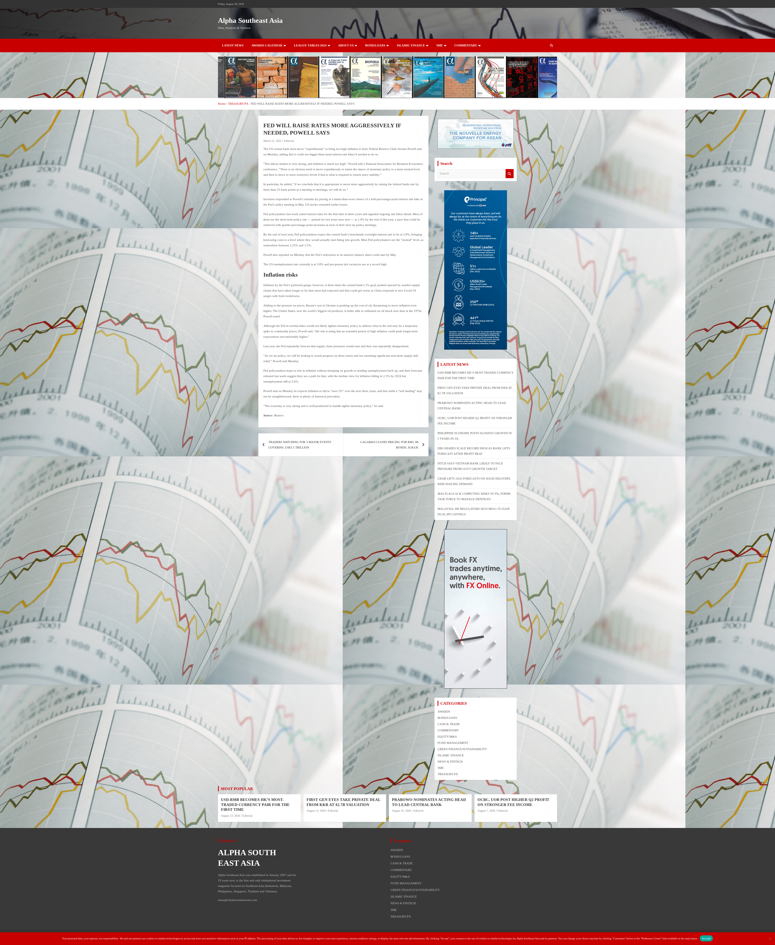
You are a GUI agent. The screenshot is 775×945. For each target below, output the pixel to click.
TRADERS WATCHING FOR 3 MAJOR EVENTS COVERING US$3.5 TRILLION (299, 444)
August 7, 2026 (486, 810)
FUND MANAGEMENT (453, 742)
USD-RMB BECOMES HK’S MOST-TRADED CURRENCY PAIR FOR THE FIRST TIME (255, 805)
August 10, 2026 (401, 810)
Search (510, 173)
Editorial (289, 140)
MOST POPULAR (237, 788)
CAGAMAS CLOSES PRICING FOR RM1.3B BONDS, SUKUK (389, 444)
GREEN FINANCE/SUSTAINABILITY (462, 749)
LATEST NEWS (232, 45)
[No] (770, 939)
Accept (706, 938)
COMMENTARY (465, 45)
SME (439, 45)
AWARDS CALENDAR (266, 45)
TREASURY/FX (448, 774)
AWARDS (444, 711)
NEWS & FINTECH (450, 761)
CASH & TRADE (449, 724)
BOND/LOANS (375, 45)
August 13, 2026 (230, 815)
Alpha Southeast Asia (250, 20)
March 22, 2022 (272, 140)
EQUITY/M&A (447, 736)
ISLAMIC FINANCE (411, 45)
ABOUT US (346, 45)
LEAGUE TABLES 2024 (310, 45)
